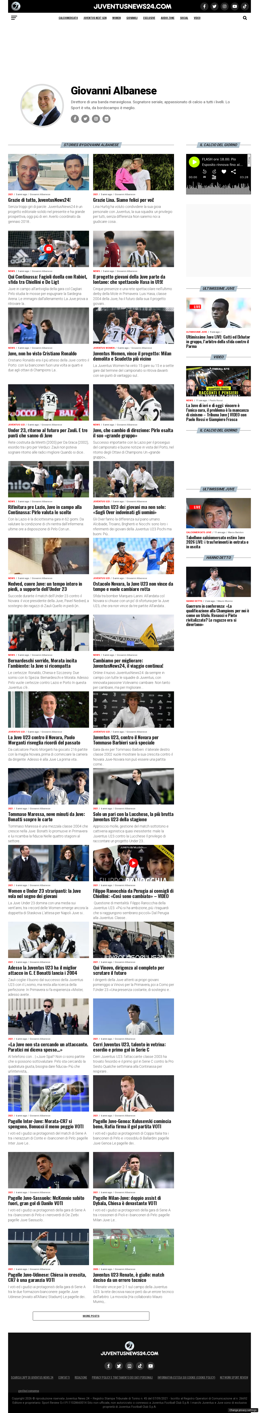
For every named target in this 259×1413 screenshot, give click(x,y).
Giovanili (132, 18)
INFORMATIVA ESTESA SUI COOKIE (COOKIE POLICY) (186, 1377)
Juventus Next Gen (95, 18)
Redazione (81, 1377)
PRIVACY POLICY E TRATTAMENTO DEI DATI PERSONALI (122, 1377)
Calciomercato (68, 18)
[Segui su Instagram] (129, 1366)
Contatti (64, 1377)
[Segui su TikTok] (140, 1366)
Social (184, 18)
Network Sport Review (234, 1377)
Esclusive (149, 18)
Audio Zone (167, 18)
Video (197, 18)
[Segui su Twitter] (119, 1366)
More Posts (91, 1315)
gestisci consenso (28, 1391)
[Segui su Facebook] (108, 1366)
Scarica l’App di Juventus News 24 (32, 1377)
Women (116, 18)
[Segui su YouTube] (150, 1366)
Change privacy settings (243, 1410)
